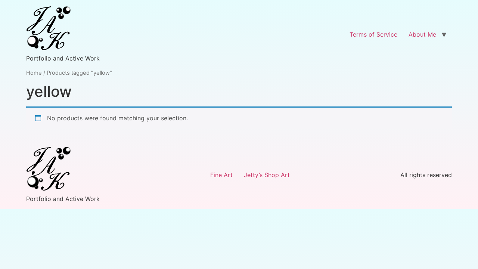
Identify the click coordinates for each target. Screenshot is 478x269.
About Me (422, 34)
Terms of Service (373, 34)
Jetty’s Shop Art (267, 175)
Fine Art (221, 175)
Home (34, 72)
